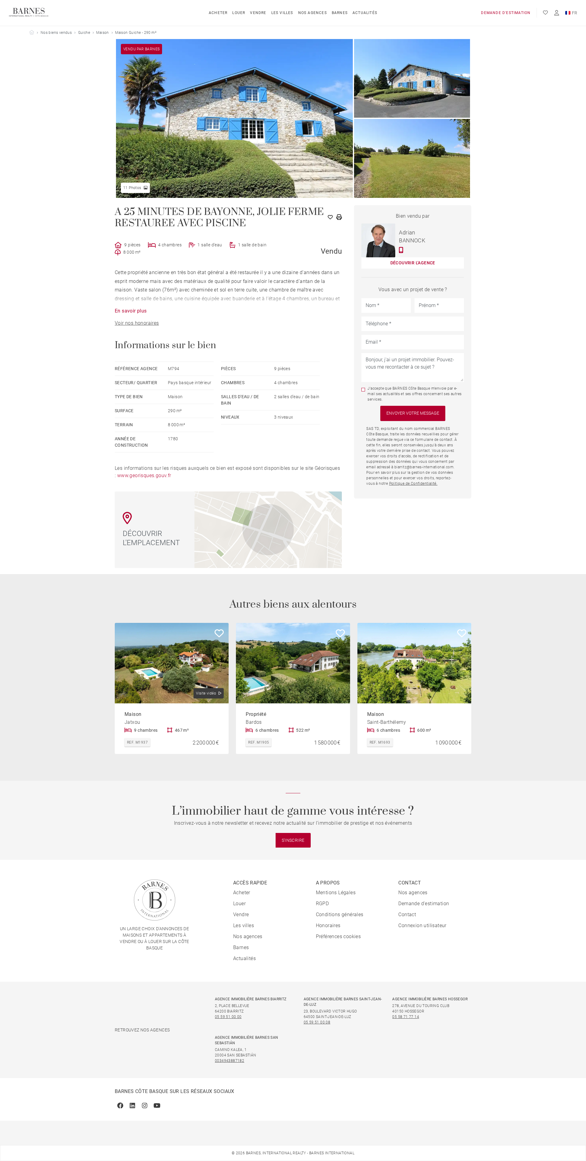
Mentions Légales (336, 892)
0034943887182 (229, 1061)
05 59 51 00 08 (317, 1022)
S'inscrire (293, 840)
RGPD (322, 903)
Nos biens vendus (56, 32)
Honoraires (328, 925)
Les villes (282, 13)
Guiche (84, 32)
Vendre (258, 13)
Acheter (218, 13)
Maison (102, 32)
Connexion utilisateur (422, 925)
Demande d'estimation (505, 13)
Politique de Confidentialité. (413, 483)
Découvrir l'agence (412, 262)
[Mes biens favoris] (545, 12)
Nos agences (312, 13)
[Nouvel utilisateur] (556, 13)
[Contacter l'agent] (401, 250)
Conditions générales (340, 914)
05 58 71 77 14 (405, 1017)
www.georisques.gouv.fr (144, 475)
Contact (407, 914)
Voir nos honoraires (137, 323)
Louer (238, 13)
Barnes (340, 13)
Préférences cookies (338, 936)
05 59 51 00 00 (228, 1017)
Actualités (365, 13)
